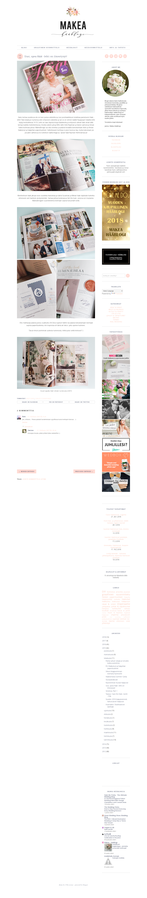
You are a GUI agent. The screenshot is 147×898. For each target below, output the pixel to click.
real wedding (115, 617)
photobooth (125, 615)
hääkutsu (106, 601)
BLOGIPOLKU (116, 147)
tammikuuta (108, 740)
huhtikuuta (108, 729)
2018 (104, 637)
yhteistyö (106, 623)
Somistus (111, 592)
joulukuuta (108, 651)
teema (112, 621)
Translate (119, 294)
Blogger (85, 885)
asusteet (127, 592)
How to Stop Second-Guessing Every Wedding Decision (115, 810)
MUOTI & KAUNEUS (116, 309)
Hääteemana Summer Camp (116, 677)
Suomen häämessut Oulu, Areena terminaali (116, 530)
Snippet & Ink (109, 827)
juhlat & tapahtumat (43, 398)
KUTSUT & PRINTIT (116, 311)
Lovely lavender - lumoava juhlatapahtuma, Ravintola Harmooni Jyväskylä (116, 555)
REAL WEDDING (116, 322)
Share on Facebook (30, 402)
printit (104, 617)
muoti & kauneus (115, 613)
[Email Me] (125, 56)
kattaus (127, 609)
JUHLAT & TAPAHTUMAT (116, 316)
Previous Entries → (84, 471)
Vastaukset (28, 427)
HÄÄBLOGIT (72, 47)
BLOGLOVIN (116, 143)
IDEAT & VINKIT (116, 307)
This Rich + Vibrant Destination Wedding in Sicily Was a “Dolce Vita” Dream (115, 821)
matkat (104, 613)
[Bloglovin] (121, 56)
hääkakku (117, 599)
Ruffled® (107, 834)
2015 (104, 648)
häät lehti (30, 398)
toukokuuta (108, 725)
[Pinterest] (111, 56)
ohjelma (114, 614)
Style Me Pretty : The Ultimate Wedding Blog (115, 796)
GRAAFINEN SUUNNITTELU (47, 47)
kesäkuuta (108, 721)
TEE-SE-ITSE (116, 313)
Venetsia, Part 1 (111, 691)
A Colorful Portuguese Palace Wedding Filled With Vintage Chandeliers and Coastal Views (115, 800)
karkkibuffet (116, 609)
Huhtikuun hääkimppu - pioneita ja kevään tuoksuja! (120, 846)
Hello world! (108, 829)
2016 (104, 644)
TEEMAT (116, 320)
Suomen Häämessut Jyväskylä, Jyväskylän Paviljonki (116, 538)
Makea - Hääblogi (110, 842)
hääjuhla (127, 597)
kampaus (105, 609)
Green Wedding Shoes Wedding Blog (116, 816)
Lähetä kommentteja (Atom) (34, 479)
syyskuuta (108, 710)
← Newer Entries (26, 471)
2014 (104, 744)
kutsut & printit (124, 611)
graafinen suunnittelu (116, 594)
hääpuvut (126, 601)
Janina (30, 430)
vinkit (128, 621)
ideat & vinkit (109, 604)
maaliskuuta (108, 732)
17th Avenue (69, 885)
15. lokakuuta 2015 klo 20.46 (46, 430)
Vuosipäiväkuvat (112, 680)
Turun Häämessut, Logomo (116, 515)
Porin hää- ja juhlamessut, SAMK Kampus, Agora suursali (116, 522)
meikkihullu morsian (111, 856)
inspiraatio (123, 604)
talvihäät (123, 619)
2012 (104, 751)
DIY (104, 591)
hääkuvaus (116, 601)
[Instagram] (116, 56)
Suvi (24, 417)
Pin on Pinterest (56, 402)
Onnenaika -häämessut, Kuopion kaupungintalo (116, 546)
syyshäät (116, 619)
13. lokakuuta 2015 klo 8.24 (36, 417)
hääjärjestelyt (107, 599)
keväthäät (113, 611)
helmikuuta (108, 736)
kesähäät (105, 611)
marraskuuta (109, 654)
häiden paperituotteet (112, 597)
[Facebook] (107, 56)
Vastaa (24, 422)
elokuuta (107, 714)
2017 (104, 641)
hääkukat (126, 599)
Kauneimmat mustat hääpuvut (117, 683)
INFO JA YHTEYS (117, 47)
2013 (104, 748)
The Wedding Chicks (111, 807)
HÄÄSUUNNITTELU (93, 47)
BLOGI (24, 47)
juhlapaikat (106, 607)
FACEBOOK (116, 140)
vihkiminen (120, 621)
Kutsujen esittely (118, 858)
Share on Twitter (82, 402)
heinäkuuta (108, 718)
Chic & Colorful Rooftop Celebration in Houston (112, 837)
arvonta (119, 592)
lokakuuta (108, 658)
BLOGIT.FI (116, 150)
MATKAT (116, 318)
